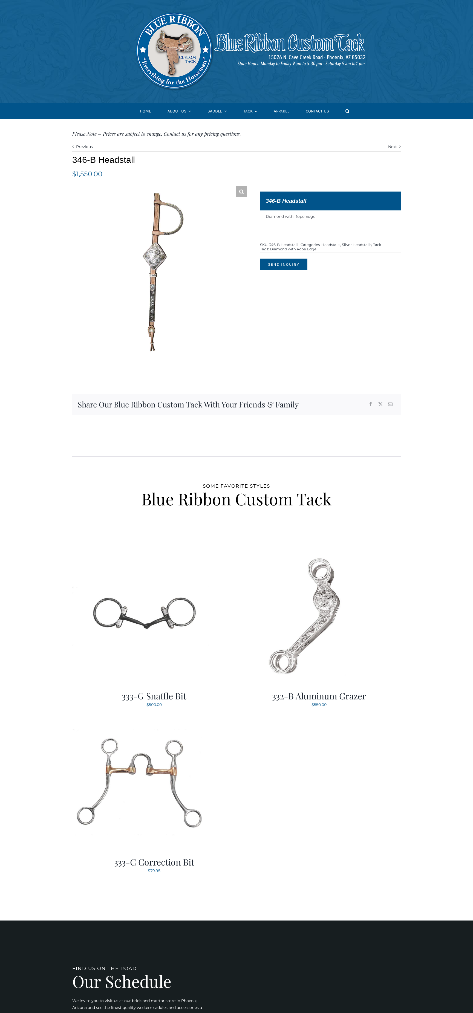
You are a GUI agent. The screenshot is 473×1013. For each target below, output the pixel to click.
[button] (347, 111)
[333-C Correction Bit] (140, 717)
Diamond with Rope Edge (293, 249)
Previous (84, 146)
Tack (377, 244)
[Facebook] (371, 405)
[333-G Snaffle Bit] (140, 551)
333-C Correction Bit (154, 862)
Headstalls (330, 244)
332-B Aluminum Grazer (319, 696)
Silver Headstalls (356, 244)
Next (392, 146)
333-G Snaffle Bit (154, 696)
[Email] (390, 405)
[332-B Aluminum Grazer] (305, 551)
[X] (380, 405)
